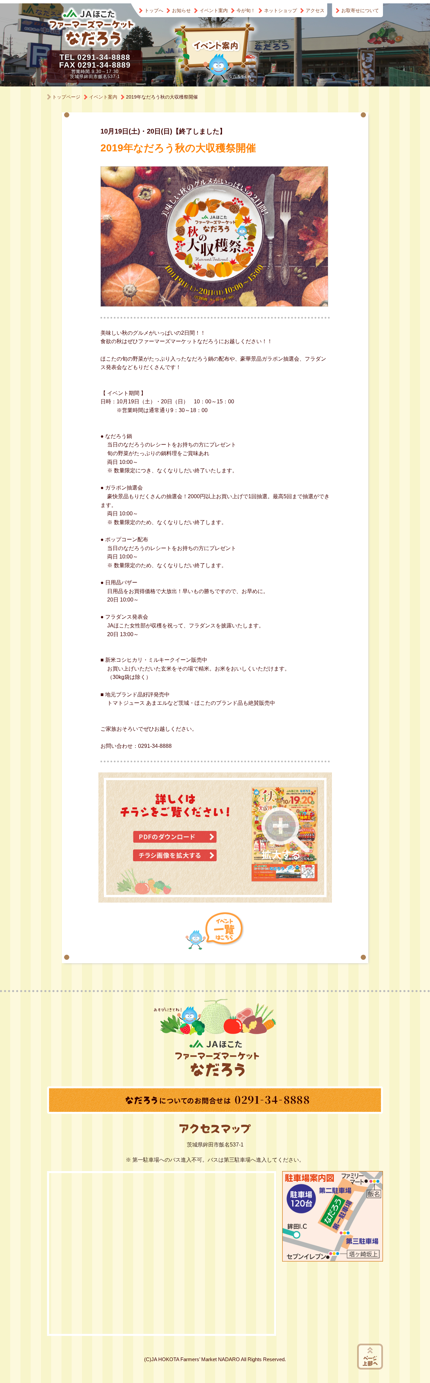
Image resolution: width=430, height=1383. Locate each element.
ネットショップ (280, 10)
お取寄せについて (360, 10)
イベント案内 (214, 10)
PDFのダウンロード (175, 837)
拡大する (285, 833)
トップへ (153, 10)
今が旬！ (245, 10)
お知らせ (181, 10)
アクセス (315, 10)
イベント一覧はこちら (215, 931)
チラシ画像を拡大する (175, 855)
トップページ (66, 97)
